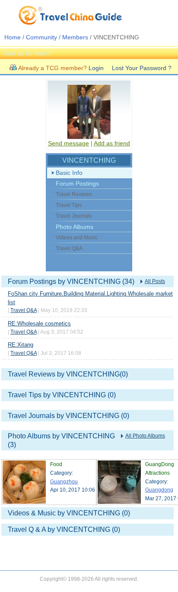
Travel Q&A (23, 310)
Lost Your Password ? (142, 67)
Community (41, 37)
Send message (68, 143)
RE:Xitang (20, 344)
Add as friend (112, 143)
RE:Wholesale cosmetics (39, 323)
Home (12, 37)
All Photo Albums (145, 436)
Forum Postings (77, 183)
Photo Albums (74, 226)
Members (75, 37)
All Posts (155, 281)
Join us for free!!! (27, 53)
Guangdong (159, 490)
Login (96, 67)
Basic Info (69, 172)
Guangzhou (64, 482)
